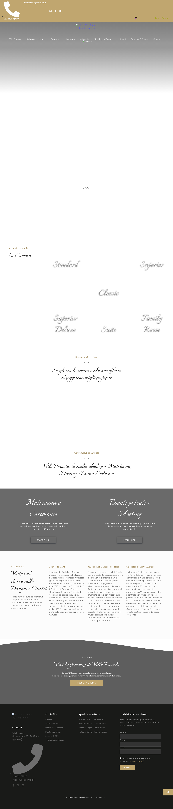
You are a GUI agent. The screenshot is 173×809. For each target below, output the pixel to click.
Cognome (124, 740)
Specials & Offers (52, 736)
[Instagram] (50, 11)
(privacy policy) (137, 761)
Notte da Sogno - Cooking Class (92, 723)
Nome (123, 732)
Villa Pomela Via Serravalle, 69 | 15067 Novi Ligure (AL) (25, 736)
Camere (48, 719)
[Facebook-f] (55, 11)
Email (122, 748)
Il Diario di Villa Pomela (54, 740)
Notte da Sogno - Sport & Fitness (93, 732)
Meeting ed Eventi (53, 732)
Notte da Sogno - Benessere (91, 719)
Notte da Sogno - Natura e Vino (92, 727)
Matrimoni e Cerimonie (54, 727)
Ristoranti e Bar (52, 723)
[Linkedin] (60, 11)
